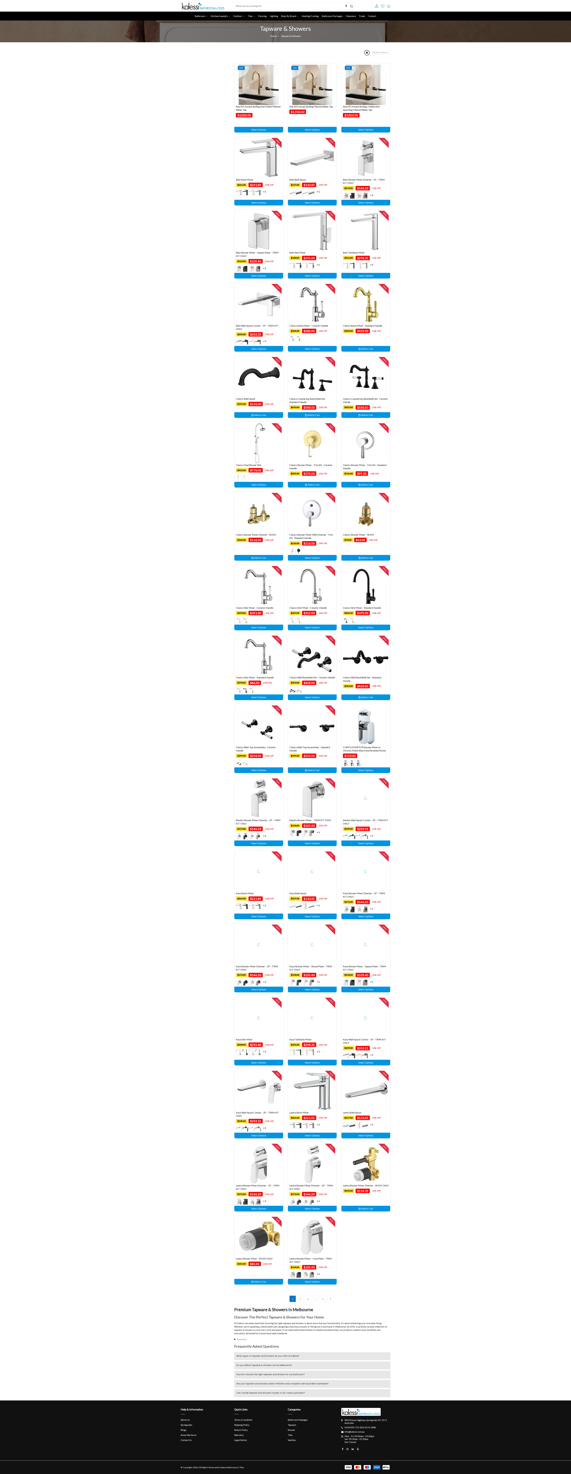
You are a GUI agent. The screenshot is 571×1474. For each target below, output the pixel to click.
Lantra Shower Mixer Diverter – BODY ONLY (366, 1185)
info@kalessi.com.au (354, 1431)
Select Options (258, 129)
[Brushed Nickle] (359, 763)
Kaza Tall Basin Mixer (300, 1039)
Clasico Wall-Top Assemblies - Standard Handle (309, 749)
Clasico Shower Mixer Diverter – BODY (256, 534)
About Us (185, 1419)
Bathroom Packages (298, 1419)
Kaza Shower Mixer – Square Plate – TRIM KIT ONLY (364, 968)
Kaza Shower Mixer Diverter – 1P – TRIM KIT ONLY (364, 895)
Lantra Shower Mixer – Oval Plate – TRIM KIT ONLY (310, 1260)
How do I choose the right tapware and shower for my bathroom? (270, 1374)
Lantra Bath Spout (352, 1112)
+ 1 (264, 191)
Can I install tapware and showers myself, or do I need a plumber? (270, 1392)
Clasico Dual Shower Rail (248, 465)
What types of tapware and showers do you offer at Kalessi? (267, 1355)
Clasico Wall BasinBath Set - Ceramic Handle (312, 677)
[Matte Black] (352, 763)
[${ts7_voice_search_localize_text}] (346, 6)
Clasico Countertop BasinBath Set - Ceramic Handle (365, 400)
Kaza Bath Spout (297, 893)
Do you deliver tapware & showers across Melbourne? (264, 1365)
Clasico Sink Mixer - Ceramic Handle (254, 607)
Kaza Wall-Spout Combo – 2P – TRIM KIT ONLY (257, 1114)
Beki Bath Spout (297, 179)
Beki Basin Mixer (244, 179)
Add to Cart (367, 348)
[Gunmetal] (258, 192)
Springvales (186, 1425)
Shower (291, 1430)
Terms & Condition (243, 1419)
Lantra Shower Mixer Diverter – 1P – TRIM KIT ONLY (257, 1187)
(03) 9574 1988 (368, 1427)
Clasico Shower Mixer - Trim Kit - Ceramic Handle (310, 467)
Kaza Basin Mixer (245, 893)
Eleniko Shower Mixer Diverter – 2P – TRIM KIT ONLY (258, 822)
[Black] (245, 192)
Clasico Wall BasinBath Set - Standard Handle (362, 679)
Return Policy (241, 1430)
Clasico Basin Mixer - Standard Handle (362, 325)
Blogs (183, 1430)
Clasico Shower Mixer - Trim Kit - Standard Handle (364, 467)
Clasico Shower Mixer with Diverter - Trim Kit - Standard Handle (311, 536)
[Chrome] (239, 192)
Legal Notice (240, 1440)
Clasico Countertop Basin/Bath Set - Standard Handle (307, 400)
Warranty (239, 1435)
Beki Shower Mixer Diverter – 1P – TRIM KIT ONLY (364, 181)
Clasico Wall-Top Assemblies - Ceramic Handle (256, 749)
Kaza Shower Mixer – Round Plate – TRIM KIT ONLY (310, 968)
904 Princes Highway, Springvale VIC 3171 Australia (366, 1421)
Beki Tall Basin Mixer (354, 252)
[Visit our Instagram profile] (347, 1449)
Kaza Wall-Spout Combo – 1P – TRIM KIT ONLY (364, 1041)
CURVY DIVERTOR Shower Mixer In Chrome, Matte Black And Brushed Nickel (364, 749)
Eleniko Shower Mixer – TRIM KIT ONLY (310, 820)
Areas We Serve (188, 1435)
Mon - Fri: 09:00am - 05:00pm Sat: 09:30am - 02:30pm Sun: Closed (359, 1439)
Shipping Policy (241, 1425)
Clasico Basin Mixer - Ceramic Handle (308, 325)
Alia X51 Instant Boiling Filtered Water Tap (311, 106)
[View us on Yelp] (358, 1449)
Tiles (290, 1435)
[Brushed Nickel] (252, 192)
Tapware (292, 1425)
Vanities (292, 1440)
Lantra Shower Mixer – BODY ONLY (254, 1258)
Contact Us (186, 1440)
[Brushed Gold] (299, 338)
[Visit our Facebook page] (342, 1449)
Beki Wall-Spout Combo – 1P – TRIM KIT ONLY (257, 327)
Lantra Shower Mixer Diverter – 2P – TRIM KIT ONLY (311, 1187)
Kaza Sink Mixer (244, 1039)
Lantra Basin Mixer (299, 1112)
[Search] (351, 6)
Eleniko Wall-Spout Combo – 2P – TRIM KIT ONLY (365, 822)
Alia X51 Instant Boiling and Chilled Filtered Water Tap (258, 108)
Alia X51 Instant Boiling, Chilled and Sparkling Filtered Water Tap (361, 108)
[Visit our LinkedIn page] (353, 1449)
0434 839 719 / (352, 1427)
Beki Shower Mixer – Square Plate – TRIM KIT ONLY (257, 254)
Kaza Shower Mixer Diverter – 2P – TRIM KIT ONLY (257, 968)
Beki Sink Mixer (297, 252)
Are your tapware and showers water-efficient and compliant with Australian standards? (282, 1383)
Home (273, 36)
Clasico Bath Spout (245, 398)
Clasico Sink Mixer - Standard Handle (362, 607)
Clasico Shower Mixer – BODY (358, 534)
